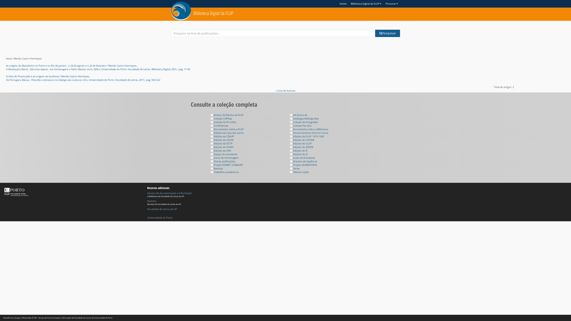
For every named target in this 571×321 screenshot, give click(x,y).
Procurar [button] (391, 3)
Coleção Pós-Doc (302, 125)
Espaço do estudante (225, 154)
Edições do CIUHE (223, 140)
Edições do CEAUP (223, 136)
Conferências (220, 125)
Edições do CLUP (302, 143)
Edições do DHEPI (223, 147)
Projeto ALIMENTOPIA (304, 165)
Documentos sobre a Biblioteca (310, 129)
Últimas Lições (300, 172)
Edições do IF (300, 150)
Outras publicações (224, 161)
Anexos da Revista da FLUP (228, 115)
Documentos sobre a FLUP (228, 129)
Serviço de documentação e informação (169, 193)
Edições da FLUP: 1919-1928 (308, 136)
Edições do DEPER (302, 147)
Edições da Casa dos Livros (228, 132)
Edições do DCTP (223, 143)
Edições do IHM (222, 150)
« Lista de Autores (285, 90)
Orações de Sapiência (304, 161)
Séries (296, 168)
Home (343, 3)
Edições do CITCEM (303, 140)
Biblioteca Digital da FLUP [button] (365, 3)
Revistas (218, 168)
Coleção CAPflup (222, 118)
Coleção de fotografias (305, 122)
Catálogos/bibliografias (305, 118)
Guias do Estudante (303, 157)
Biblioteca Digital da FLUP (213, 13)
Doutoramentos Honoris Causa (310, 132)
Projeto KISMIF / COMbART (228, 165)
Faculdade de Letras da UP (162, 209)
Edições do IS (300, 154)
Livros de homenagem (226, 157)
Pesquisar (389, 33)
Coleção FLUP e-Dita (224, 122)
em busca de (299, 115)
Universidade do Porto (160, 217)
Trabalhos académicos (226, 172)
